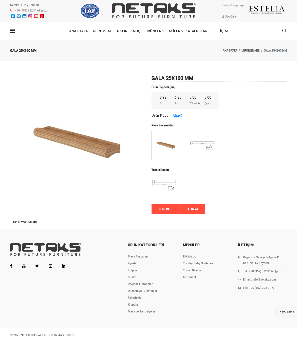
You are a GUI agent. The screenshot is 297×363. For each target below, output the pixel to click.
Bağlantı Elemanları (141, 284)
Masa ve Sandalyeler (141, 311)
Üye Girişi (230, 16)
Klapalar (133, 304)
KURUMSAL (102, 31)
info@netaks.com (264, 279)
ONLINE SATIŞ (128, 31)
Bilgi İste (165, 209)
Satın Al (192, 209)
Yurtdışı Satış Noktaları (198, 263)
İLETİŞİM (220, 31)
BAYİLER (173, 31)
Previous (12, 131)
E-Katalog (189, 256)
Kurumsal (189, 277)
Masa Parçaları (138, 256)
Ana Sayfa (230, 50)
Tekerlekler (135, 297)
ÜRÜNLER (153, 31)
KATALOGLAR (196, 31)
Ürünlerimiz (250, 50)
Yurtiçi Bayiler (192, 270)
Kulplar (132, 270)
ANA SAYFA (78, 31)
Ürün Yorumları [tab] (25, 222)
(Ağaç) (177, 115)
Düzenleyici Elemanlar (142, 290)
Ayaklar (133, 263)
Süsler (132, 277)
